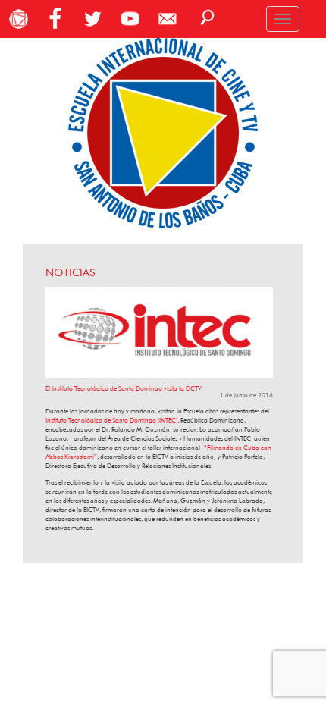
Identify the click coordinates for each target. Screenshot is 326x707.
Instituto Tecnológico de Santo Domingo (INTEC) (111, 420)
